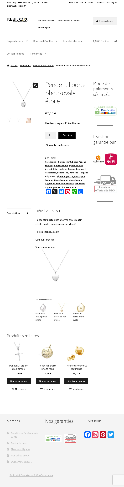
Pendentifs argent (78, 172)
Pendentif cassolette (43, 65)
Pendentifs (36, 53)
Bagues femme (15, 41)
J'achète (67, 135)
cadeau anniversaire (63, 183)
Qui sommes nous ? (21, 461)
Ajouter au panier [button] (18, 381)
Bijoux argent (64, 161)
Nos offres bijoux (46, 20)
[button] (35, 85)
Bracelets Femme (73, 41)
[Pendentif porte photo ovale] (80, 307)
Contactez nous (19, 443)
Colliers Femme (15, 53)
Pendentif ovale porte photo (41, 316)
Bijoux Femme (61, 165)
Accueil (13, 65)
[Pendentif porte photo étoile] (61, 307)
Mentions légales (20, 449)
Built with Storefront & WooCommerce (31, 475)
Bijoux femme (60, 180)
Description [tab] (13, 213)
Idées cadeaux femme (69, 20)
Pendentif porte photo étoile (60, 316)
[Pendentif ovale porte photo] (43, 307)
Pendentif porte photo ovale (78, 316)
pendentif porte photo (64, 187)
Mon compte (44, 27)
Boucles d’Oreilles (43, 41)
